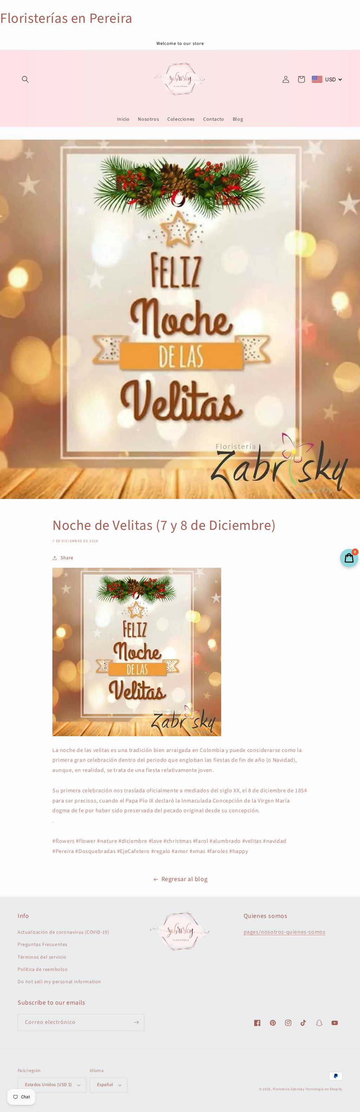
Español (105, 1084)
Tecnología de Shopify (324, 1089)
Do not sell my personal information (59, 981)
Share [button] (66, 557)
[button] (25, 79)
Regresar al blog (184, 879)
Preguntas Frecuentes (43, 944)
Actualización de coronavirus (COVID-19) (63, 932)
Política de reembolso (43, 969)
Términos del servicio (42, 957)
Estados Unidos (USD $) (48, 1084)
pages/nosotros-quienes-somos (285, 932)
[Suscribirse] (136, 1022)
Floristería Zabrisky (289, 1089)
